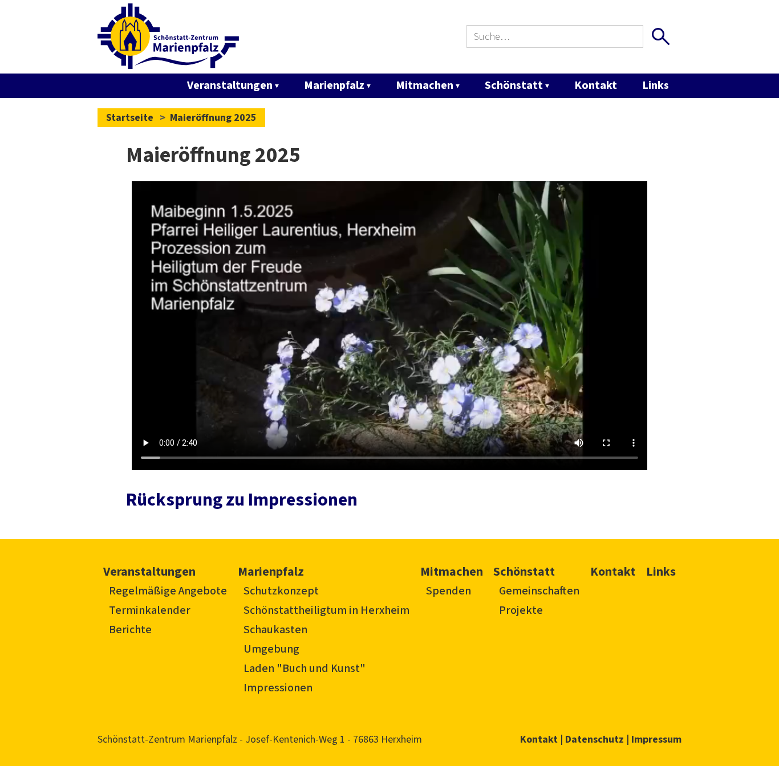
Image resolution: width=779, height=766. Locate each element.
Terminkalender (149, 610)
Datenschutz (594, 739)
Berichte (130, 630)
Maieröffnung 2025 (213, 118)
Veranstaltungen (230, 85)
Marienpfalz (334, 85)
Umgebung (271, 649)
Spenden (448, 591)
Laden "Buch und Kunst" (305, 669)
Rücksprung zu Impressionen (242, 500)
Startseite (129, 118)
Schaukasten (275, 630)
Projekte (521, 610)
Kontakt (595, 85)
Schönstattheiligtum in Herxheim (326, 610)
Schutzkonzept (281, 591)
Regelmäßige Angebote (168, 591)
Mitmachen (424, 85)
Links (655, 85)
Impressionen (278, 688)
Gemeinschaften (539, 591)
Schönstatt (514, 85)
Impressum (656, 739)
